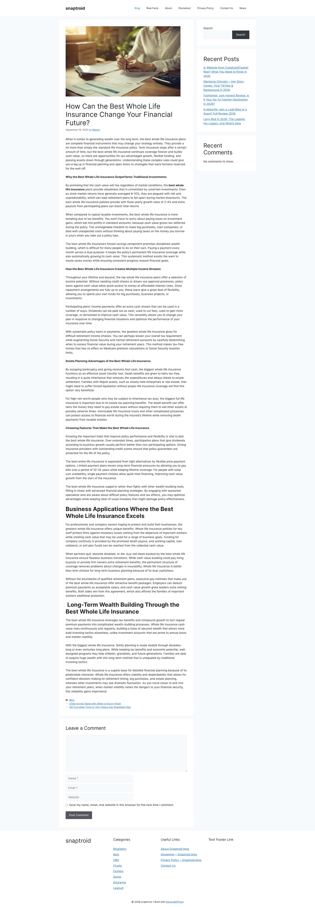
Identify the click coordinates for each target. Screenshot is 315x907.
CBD (116, 860)
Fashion (118, 871)
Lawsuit (118, 888)
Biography (119, 849)
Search (208, 28)
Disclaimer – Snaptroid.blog (179, 854)
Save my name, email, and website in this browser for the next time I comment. (121, 805)
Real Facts (152, 8)
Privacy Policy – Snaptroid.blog (181, 860)
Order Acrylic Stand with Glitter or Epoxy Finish (95, 703)
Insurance (119, 882)
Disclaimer (184, 8)
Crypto (117, 865)
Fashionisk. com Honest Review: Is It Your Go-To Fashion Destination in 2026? (226, 100)
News (243, 8)
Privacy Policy (205, 8)
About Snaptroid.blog (175, 849)
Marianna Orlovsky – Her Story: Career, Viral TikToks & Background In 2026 (223, 86)
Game (117, 876)
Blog (137, 8)
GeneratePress (175, 901)
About (168, 8)
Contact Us (226, 8)
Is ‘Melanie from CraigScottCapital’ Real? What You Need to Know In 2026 (225, 72)
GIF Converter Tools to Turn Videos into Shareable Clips (100, 707)
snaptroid (75, 8)
